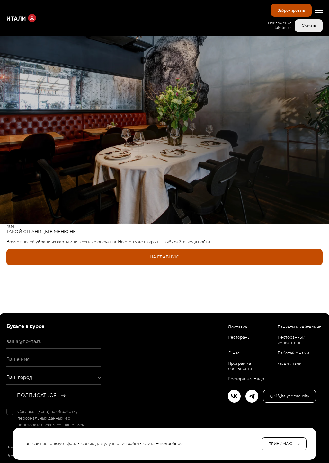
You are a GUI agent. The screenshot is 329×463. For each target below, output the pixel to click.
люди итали (290, 363)
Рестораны (164, 273)
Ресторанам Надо (246, 379)
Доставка (164, 289)
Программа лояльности (240, 366)
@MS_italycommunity (289, 395)
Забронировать (291, 10)
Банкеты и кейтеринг (299, 327)
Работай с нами (293, 353)
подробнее (171, 444)
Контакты (164, 305)
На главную (165, 257)
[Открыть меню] (319, 10)
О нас (234, 353)
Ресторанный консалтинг (291, 340)
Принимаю (280, 443)
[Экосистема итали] (21, 18)
